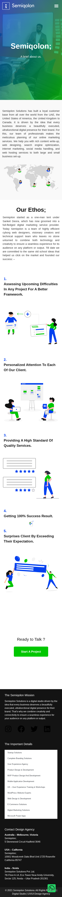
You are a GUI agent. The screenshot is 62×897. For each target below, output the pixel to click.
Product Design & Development (20, 770)
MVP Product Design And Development (23, 776)
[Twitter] (34, 729)
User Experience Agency (17, 764)
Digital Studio (19, 894)
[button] (56, 6)
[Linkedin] (47, 729)
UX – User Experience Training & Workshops (26, 787)
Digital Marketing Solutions (18, 810)
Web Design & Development (19, 799)
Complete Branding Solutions (19, 758)
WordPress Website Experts (19, 793)
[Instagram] (8, 729)
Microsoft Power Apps (16, 816)
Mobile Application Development (20, 781)
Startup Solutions (14, 753)
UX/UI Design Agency (39, 894)
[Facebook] (21, 729)
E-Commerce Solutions (17, 804)
